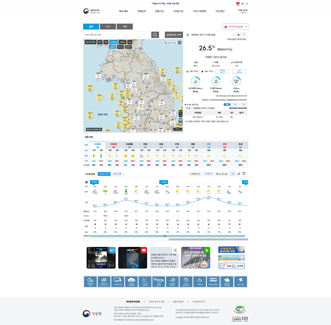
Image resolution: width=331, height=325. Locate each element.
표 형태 (243, 173)
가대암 (121, 102)
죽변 (176, 93)
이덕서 (178, 124)
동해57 (177, 68)
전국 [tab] (108, 26)
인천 (112, 94)
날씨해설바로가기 (222, 71)
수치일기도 (178, 11)
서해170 (90, 113)
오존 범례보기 (238, 91)
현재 (237, 39)
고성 (162, 69)
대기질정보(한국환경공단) (217, 100)
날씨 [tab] (91, 26)
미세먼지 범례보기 (217, 91)
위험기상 (159, 11)
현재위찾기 (187, 34)
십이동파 (125, 117)
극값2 (243, 104)
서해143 (90, 86)
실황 (227, 104)
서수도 (127, 91)
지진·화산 (219, 11)
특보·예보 (123, 11)
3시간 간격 (104, 174)
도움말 (244, 34)
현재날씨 (141, 11)
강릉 (169, 80)
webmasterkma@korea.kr (144, 320)
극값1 (235, 104)
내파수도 (125, 107)
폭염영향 (86, 236)
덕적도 (121, 92)
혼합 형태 (232, 173)
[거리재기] (180, 120)
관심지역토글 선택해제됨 (238, 34)
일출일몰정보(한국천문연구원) (237, 100)
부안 (118, 123)
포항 (182, 108)
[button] (97, 154)
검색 (155, 35)
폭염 (125, 26)
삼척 (174, 86)
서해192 (107, 130)
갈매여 (125, 125)
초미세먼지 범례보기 (197, 91)
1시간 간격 (117, 174)
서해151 (99, 95)
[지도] (180, 124)
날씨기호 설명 (171, 43)
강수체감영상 (239, 71)
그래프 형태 (238, 173)
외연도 (117, 111)
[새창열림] (180, 43)
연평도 (115, 84)
